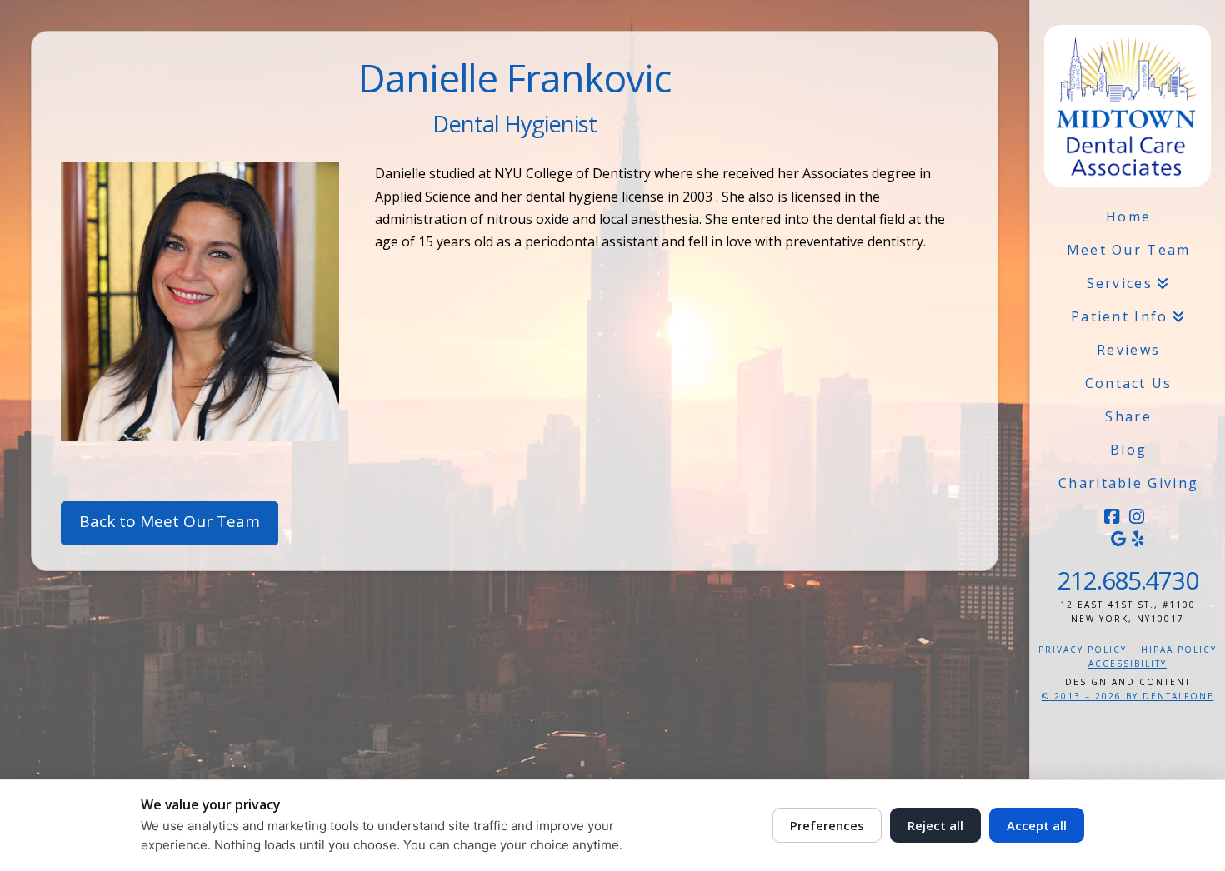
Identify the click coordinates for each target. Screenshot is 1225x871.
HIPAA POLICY (1179, 649)
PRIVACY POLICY (1082, 649)
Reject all (935, 825)
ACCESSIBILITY (1127, 663)
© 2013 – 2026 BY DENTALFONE (1128, 696)
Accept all (1037, 825)
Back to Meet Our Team (169, 521)
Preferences (827, 825)
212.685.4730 (1128, 580)
